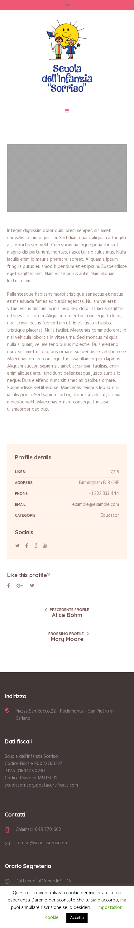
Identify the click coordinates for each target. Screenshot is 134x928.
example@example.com (95, 504)
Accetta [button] (77, 918)
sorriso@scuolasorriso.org (42, 843)
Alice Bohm (67, 615)
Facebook (8, 586)
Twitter (20, 586)
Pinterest (32, 586)
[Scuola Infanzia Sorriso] (67, 56)
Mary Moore (67, 639)
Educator (110, 515)
